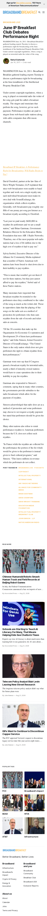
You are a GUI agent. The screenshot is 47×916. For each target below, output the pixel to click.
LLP (33, 518)
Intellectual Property (30, 475)
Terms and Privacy (10, 910)
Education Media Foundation (26, 507)
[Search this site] (39, 12)
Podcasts (39, 468)
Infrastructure (8, 868)
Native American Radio (29, 522)
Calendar (6, 902)
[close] (44, 4)
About (5, 898)
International (25, 479)
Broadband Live (11, 22)
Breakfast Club (30, 877)
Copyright (24, 472)
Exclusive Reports (31, 886)
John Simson (24, 518)
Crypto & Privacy (9, 879)
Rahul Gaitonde (17, 60)
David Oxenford (26, 498)
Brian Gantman (26, 494)
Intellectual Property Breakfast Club (30, 513)
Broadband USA (30, 882)
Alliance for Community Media (30, 488)
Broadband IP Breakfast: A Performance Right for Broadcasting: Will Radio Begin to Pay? (23, 170)
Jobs (4, 906)
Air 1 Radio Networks (28, 483)
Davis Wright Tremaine (29, 502)
